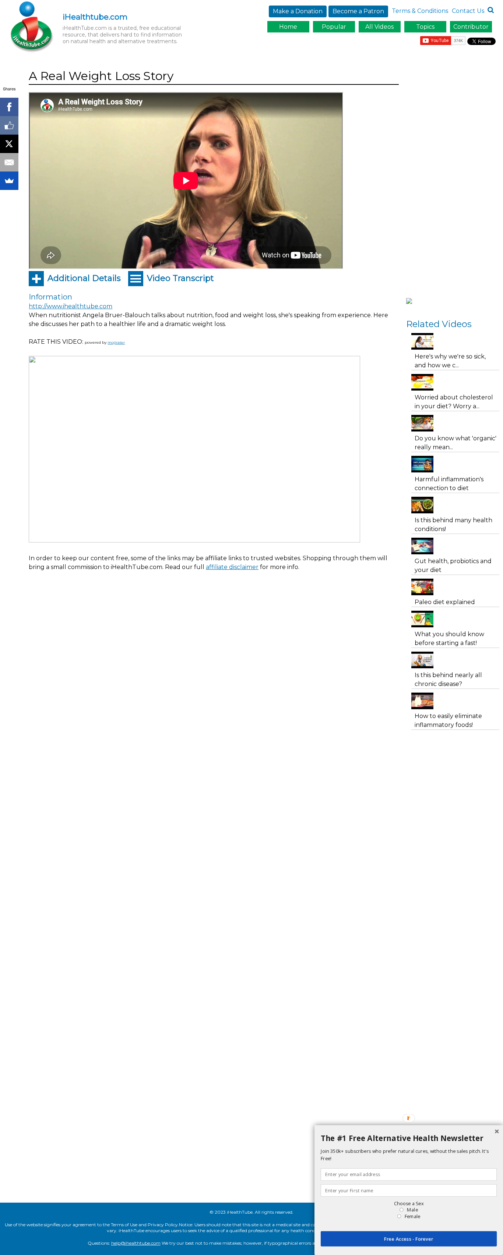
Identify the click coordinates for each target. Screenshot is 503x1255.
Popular (334, 26)
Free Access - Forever (408, 1238)
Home (288, 26)
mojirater (116, 342)
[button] (409, 1138)
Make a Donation (298, 11)
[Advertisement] (163, 597)
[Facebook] (9, 107)
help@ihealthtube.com (136, 1243)
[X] (9, 144)
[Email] (9, 162)
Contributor (471, 26)
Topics (425, 26)
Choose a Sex (408, 1203)
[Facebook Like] (9, 125)
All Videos (379, 26)
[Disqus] (214, 717)
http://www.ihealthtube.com (70, 306)
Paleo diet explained (445, 602)
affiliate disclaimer (232, 567)
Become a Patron (358, 11)
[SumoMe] (9, 180)
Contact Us (468, 10)
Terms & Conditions (420, 10)
